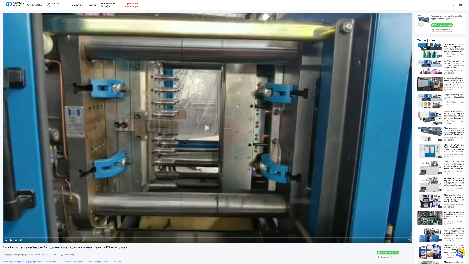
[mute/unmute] (20, 240)
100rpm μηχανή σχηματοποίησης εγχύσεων (104, 262)
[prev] (6, 240)
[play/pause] (11, 240)
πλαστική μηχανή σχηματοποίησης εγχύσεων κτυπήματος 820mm (30, 262)
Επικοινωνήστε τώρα (389, 252)
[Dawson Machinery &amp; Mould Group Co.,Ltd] (15, 4)
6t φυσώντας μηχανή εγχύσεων (72, 262)
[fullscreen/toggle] (409, 240)
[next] (15, 240)
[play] (208, 128)
